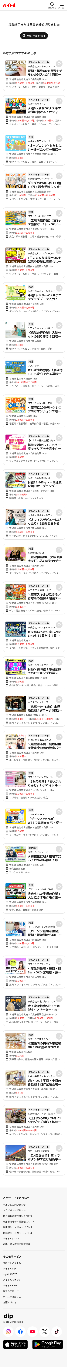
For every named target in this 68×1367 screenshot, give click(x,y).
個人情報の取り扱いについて (17, 1215)
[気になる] (59, 63)
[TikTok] (56, 1331)
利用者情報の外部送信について (19, 1221)
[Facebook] (20, 1331)
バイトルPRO (10, 1285)
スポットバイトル (12, 1262)
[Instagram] (8, 1331)
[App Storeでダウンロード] (15, 1344)
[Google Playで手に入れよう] (47, 1344)
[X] (44, 1331)
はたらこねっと (11, 1291)
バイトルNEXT (10, 1268)
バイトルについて (12, 1238)
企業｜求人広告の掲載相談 (16, 1244)
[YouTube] (32, 1331)
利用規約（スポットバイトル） (19, 1227)
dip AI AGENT (10, 1274)
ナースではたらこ (12, 1296)
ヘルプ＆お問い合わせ (14, 1204)
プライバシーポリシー (14, 1210)
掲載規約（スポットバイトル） (19, 1232)
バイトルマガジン (12, 1279)
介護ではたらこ (11, 1302)
